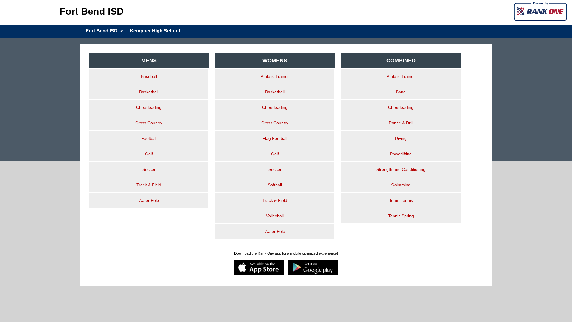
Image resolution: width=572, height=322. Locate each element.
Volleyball (275, 215)
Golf (149, 153)
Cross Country (148, 122)
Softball (275, 184)
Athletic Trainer (275, 76)
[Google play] (313, 268)
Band (401, 91)
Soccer (149, 169)
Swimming (401, 184)
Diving (401, 138)
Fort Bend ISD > (104, 30)
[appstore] (259, 268)
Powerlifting (401, 153)
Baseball (149, 76)
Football (148, 138)
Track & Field (148, 184)
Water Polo (149, 200)
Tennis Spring (401, 215)
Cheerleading (148, 107)
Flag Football (274, 138)
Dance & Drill (401, 122)
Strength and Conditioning (400, 169)
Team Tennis (401, 200)
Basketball (148, 91)
